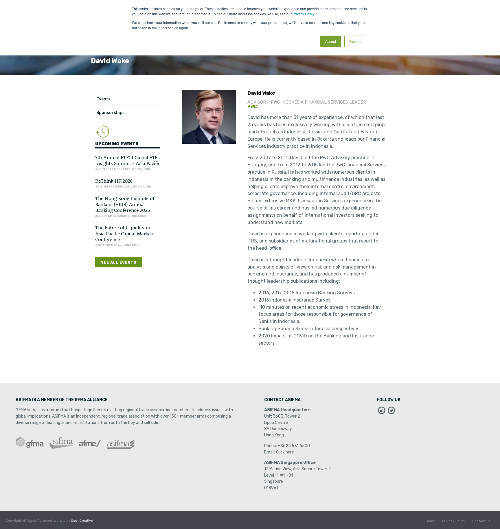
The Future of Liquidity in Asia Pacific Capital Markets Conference (124, 233)
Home (430, 521)
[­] (382, 411)
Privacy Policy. (304, 13)
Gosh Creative (82, 521)
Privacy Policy (453, 521)
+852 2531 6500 (294, 445)
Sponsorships (110, 112)
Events (103, 99)
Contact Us (481, 521)
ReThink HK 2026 (114, 180)
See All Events (119, 262)
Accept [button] (330, 41)
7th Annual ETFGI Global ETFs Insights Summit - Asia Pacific (127, 160)
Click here (285, 452)
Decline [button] (355, 41)
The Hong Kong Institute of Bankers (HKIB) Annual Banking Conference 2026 (124, 204)
